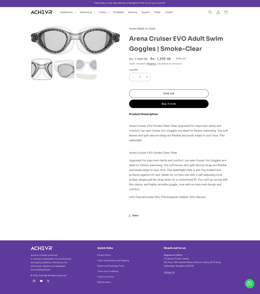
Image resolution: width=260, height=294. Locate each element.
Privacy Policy (104, 255)
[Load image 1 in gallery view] (42, 69)
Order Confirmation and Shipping (113, 260)
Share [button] (135, 215)
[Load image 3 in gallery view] (86, 69)
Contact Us (169, 272)
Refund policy (104, 282)
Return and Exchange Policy (111, 266)
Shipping (151, 63)
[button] (68, 12)
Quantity (133, 70)
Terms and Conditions (108, 271)
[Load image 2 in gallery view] (64, 69)
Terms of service (105, 276)
